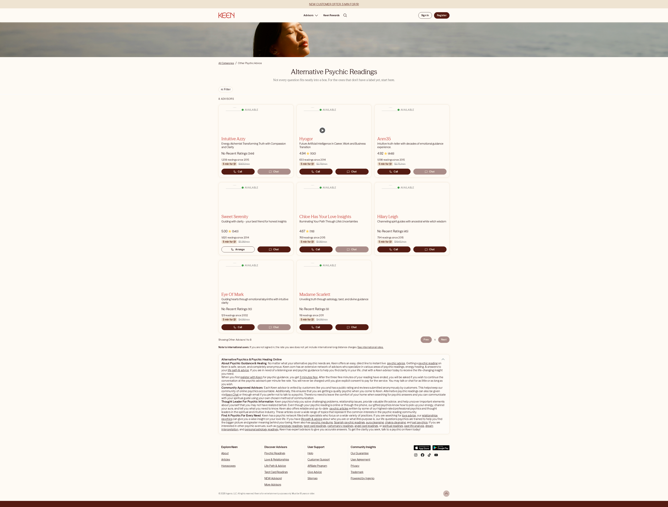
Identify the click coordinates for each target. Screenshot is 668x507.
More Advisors (272, 484)
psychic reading (428, 363)
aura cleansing (375, 422)
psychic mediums (322, 422)
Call (240, 171)
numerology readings (290, 426)
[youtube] (436, 456)
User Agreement (360, 459)
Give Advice (315, 472)
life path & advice (238, 370)
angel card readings (366, 426)
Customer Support (319, 459)
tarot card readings (315, 426)
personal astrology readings (261, 429)
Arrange (240, 249)
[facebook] (422, 456)
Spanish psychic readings (349, 422)
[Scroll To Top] (446, 493)
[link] (322, 130)
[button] (443, 359)
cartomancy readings (340, 426)
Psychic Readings (274, 453)
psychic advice (396, 363)
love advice (409, 415)
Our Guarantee (360, 453)
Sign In (425, 15)
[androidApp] (441, 449)
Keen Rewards (331, 15)
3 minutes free (309, 377)
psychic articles (338, 408)
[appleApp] (422, 449)
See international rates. (370, 347)
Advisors (308, 15)
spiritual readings (393, 426)
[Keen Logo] (226, 15)
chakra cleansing (395, 422)
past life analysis (414, 426)
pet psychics (420, 422)
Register (442, 15)
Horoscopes (228, 465)
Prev (426, 339)
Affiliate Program (317, 465)
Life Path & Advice (275, 465)
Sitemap (312, 478)
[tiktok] (429, 456)
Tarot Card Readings (276, 472)
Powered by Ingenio (362, 478)
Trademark (357, 472)
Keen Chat (231, 394)
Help (310, 453)
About (225, 453)
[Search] (345, 15)
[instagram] (416, 456)
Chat (276, 171)
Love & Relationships (276, 459)
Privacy (355, 465)
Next (444, 339)
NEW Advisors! (273, 478)
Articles (225, 459)
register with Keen (251, 377)
